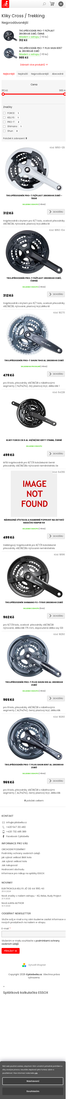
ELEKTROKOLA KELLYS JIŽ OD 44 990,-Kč (23, 888)
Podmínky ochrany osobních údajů (21, 853)
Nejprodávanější (40, 73)
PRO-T (13, 121)
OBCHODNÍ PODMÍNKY (13, 849)
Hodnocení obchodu (13, 869)
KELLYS (13, 117)
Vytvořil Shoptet (37, 964)
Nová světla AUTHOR (13, 903)
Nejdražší (23, 73)
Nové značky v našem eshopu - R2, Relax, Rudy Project (31, 895)
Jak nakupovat (10, 865)
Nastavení (33, 1081)
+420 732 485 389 (16, 831)
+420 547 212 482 (16, 827)
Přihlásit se (10, 950)
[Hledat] (44, 4)
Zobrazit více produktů (32, 64)
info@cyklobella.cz (16, 822)
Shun (12, 131)
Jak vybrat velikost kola (14, 861)
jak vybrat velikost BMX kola (16, 857)
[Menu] (61, 4)
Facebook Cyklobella (17, 836)
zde (35, 1073)
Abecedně (57, 73)
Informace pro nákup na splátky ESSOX (23, 873)
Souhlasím (32, 1091)
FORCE (13, 113)
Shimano (14, 126)
